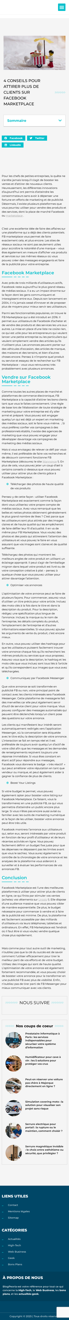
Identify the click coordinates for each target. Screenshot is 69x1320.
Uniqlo (42, 899)
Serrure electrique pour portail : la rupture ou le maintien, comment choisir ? (43, 1127)
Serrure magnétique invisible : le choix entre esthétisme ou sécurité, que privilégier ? (44, 1150)
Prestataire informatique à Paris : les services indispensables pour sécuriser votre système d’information (42, 1040)
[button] (61, 7)
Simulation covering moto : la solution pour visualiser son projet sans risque (44, 1105)
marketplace (14, 215)
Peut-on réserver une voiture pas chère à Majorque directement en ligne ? (44, 1083)
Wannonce (49, 461)
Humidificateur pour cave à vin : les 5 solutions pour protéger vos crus (43, 1060)
